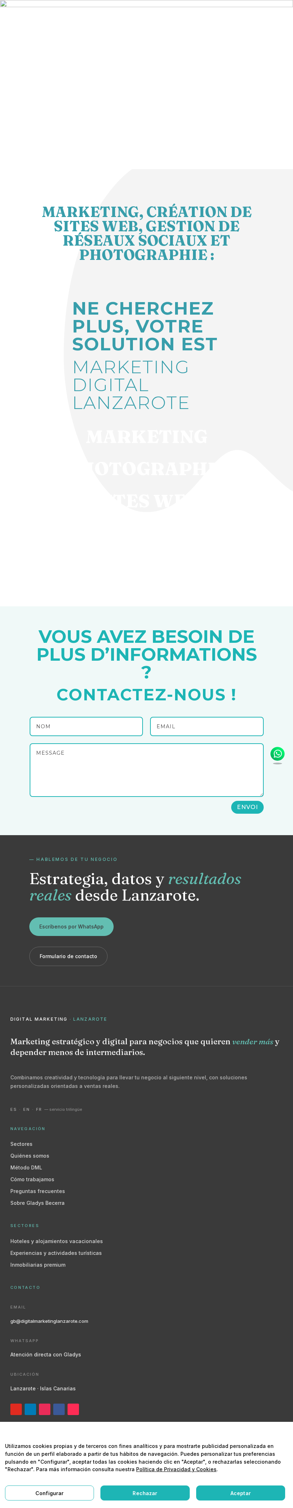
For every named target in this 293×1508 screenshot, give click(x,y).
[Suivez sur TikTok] (73, 1409)
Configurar (49, 1493)
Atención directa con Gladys (45, 1354)
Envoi (247, 807)
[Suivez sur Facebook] (59, 1409)
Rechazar (145, 1493)
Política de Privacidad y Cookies (176, 1469)
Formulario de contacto (68, 956)
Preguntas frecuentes (37, 1191)
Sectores (21, 1144)
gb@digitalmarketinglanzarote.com (49, 1321)
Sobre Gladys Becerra (37, 1203)
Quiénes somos (29, 1156)
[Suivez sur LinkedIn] (30, 1409)
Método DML (26, 1167)
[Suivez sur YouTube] (16, 1409)
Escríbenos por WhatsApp (71, 926)
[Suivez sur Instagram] (44, 1409)
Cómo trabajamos (32, 1179)
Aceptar (240, 1493)
